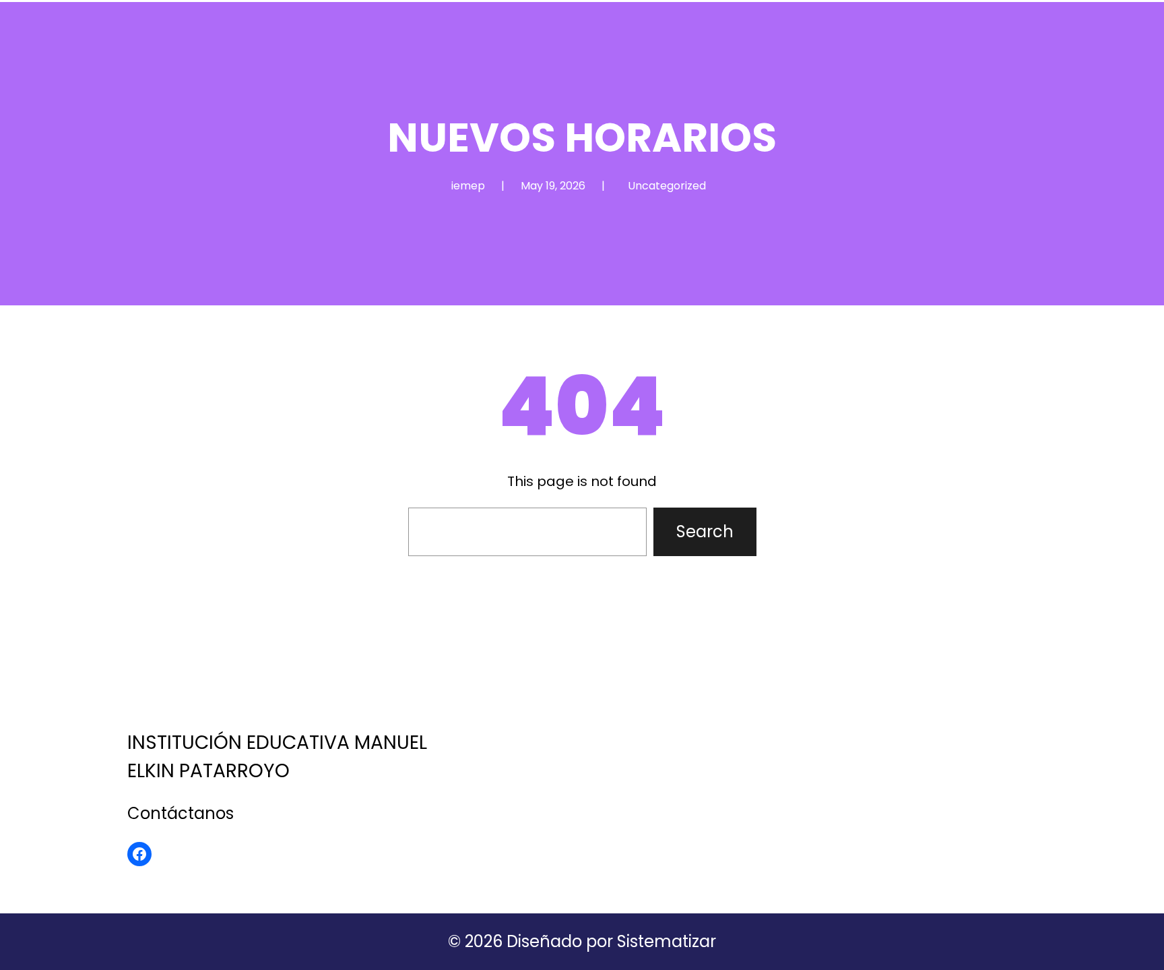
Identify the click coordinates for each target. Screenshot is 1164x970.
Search (705, 531)
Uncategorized (667, 185)
